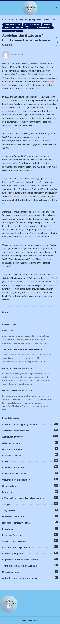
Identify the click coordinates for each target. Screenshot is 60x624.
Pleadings (7, 529)
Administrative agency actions (20, 424)
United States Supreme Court (19, 578)
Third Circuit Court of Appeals (19, 565)
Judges (47, 24)
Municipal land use (13, 516)
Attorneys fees (11, 443)
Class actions (10, 461)
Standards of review (14, 541)
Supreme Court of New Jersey (20, 559)
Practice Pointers (12, 535)
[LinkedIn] (57, 42)
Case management (13, 449)
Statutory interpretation (40, 28)
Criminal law (9, 486)
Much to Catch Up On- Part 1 (17, 391)
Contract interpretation (16, 479)
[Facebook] (56, 38)
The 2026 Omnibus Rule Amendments (22, 349)
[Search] (55, 8)
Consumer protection (14, 473)
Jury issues (8, 510)
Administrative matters (15, 430)
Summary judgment (13, 31)
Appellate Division (12, 24)
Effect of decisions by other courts (23, 498)
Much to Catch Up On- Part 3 (17, 368)
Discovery (8, 492)
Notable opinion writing (14, 28)
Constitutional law (13, 467)
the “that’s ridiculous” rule (20, 196)
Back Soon (7, 331)
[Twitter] (57, 45)
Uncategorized (10, 572)
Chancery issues (32, 24)
